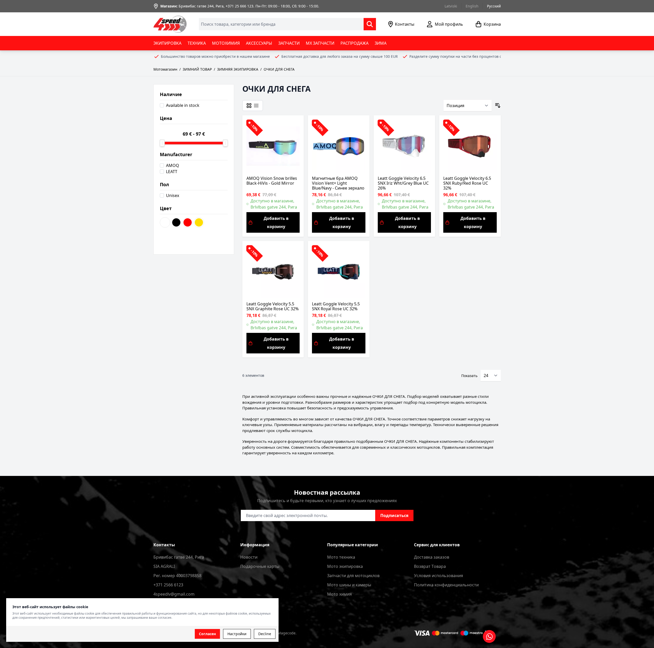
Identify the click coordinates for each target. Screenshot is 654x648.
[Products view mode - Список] (256, 105)
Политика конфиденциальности (446, 585)
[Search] (370, 24)
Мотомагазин (165, 69)
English (472, 6)
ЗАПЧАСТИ (289, 43)
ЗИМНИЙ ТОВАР (197, 69)
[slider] (162, 143)
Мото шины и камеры (349, 585)
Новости (248, 557)
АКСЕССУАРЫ (259, 43)
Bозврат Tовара (430, 566)
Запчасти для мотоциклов (353, 575)
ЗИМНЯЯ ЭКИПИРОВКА (237, 69)
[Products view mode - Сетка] (249, 105)
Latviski (451, 6)
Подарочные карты (259, 566)
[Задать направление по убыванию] (498, 105)
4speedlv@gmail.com (174, 594)
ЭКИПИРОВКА (167, 43)
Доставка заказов (431, 557)
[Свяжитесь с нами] (489, 636)
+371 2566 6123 (168, 585)
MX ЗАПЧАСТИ (320, 43)
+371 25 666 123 (239, 6)
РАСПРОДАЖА (354, 43)
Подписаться (394, 515)
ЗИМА (380, 43)
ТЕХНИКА (197, 43)
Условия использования (438, 575)
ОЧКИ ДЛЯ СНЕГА (279, 69)
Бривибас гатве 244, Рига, (202, 6)
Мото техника (341, 557)
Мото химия (339, 594)
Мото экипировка (345, 566)
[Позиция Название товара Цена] (468, 105)
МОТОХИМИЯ (226, 43)
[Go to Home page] (170, 24)
